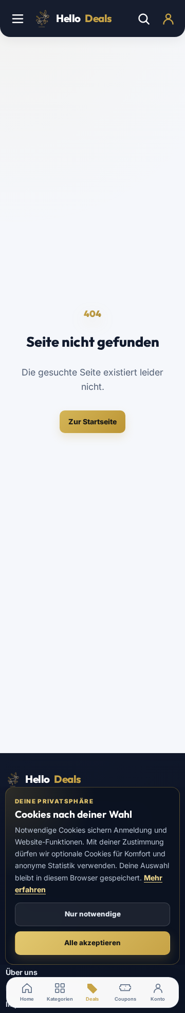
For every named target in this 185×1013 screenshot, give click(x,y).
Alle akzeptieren (92, 943)
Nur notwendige (93, 914)
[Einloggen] (168, 18)
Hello (84, 18)
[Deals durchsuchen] (143, 18)
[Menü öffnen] (17, 18)
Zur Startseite (92, 421)
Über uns (22, 972)
